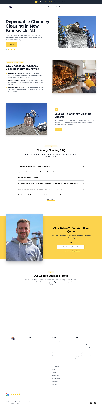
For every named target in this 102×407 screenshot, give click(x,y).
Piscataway (54, 381)
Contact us (93, 6)
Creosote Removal (56, 350)
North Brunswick (56, 378)
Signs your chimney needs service (83, 355)
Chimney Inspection (57, 347)
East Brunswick (55, 366)
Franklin (54, 372)
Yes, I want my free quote (70, 247)
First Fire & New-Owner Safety (82, 347)
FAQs (49, 6)
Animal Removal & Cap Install (82, 341)
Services (41, 6)
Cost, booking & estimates (81, 352)
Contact (31, 350)
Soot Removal (55, 352)
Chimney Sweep (56, 341)
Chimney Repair (56, 355)
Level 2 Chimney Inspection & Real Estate (85, 350)
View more (54, 358)
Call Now (11, 44)
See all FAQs (51, 199)
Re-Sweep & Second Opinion (82, 344)
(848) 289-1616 (76, 251)
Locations (59, 6)
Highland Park (55, 375)
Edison (53, 369)
